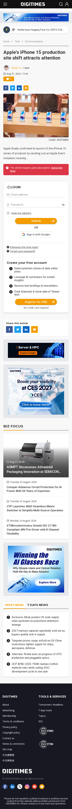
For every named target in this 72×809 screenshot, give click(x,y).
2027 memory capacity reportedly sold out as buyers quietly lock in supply (38, 632)
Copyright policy (11, 732)
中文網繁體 (8, 755)
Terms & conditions (13, 721)
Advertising (8, 710)
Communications (34, 41)
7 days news (45, 710)
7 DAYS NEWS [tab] (37, 605)
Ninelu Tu (16, 67)
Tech (17, 41)
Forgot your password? (22, 251)
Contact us (8, 738)
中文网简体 (8, 760)
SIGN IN (36, 221)
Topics (42, 715)
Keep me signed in (21, 213)
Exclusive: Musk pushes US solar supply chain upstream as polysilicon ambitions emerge (35, 621)
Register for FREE (36, 302)
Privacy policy (10, 727)
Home (6, 41)
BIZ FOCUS (13, 426)
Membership (9, 715)
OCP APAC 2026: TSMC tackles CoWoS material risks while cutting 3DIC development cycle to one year (35, 667)
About (6, 704)
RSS (41, 721)
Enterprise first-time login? (24, 247)
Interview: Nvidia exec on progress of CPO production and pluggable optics (37, 656)
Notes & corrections (14, 743)
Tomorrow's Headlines (51, 704)
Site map (7, 749)
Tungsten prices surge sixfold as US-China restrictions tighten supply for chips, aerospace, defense (37, 644)
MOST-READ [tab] (14, 605)
